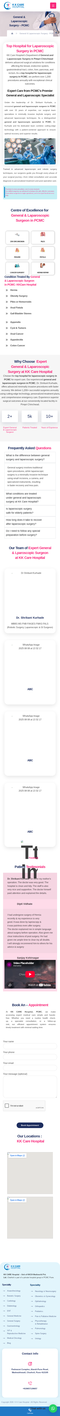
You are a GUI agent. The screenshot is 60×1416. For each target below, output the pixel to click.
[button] (53, 6)
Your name (8, 1041)
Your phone (9, 1052)
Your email (8, 1063)
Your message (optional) (15, 1074)
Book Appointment (30, 1125)
